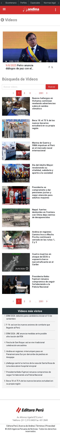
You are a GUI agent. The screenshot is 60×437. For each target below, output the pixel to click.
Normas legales (51, 3)
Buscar (51, 87)
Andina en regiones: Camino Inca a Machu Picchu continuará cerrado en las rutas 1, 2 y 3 (43, 237)
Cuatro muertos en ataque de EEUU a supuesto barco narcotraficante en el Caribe (42, 259)
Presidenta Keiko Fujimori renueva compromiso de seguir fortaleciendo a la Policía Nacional (43, 281)
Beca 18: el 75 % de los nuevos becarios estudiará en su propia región (43, 124)
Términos (40, 426)
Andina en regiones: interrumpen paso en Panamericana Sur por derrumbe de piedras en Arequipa (27, 354)
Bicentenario (11, 3)
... (35, 93)
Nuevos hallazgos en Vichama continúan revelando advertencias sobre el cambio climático (44, 103)
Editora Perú (12, 426)
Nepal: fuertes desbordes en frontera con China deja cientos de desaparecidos (43, 213)
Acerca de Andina (26, 426)
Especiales (35, 3)
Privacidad (50, 426)
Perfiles (23, 3)
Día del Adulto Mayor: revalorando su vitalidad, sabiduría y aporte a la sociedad (42, 169)
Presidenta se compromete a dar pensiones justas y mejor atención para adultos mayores (42, 192)
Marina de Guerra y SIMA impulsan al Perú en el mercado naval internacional (43, 147)
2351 (41, 93)
